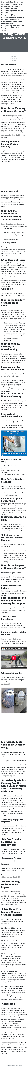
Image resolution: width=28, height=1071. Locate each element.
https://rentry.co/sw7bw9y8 (10, 474)
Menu (3, 30)
